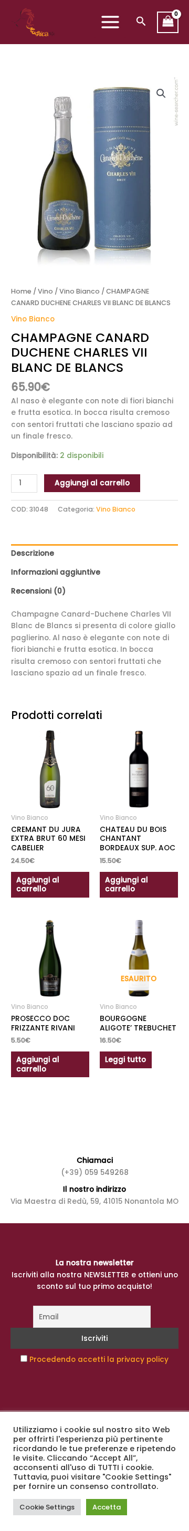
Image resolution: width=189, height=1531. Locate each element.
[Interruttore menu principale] (109, 22)
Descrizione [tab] (32, 553)
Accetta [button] (106, 1507)
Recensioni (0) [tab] (38, 591)
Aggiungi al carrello (92, 483)
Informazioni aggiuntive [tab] (55, 572)
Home (21, 291)
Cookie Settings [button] (47, 1507)
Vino (45, 291)
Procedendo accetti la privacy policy (99, 1360)
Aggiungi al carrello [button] (37, 884)
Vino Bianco (79, 291)
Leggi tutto (125, 1060)
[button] (141, 22)
